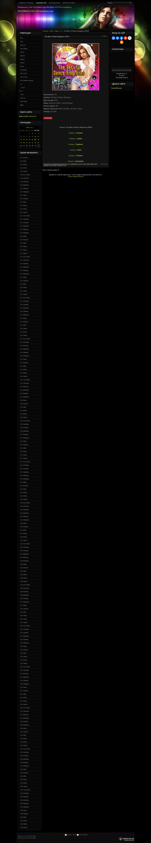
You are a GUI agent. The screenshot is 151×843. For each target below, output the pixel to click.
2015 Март (23, 359)
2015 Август (24, 376)
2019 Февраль (24, 520)
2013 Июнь (23, 287)
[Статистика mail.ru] (82, 834)
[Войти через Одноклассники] (121, 42)
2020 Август (24, 581)
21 (26, 143)
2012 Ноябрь (24, 263)
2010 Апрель (24, 157)
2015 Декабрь (24, 390)
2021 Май (23, 612)
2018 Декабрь (24, 513)
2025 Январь (24, 762)
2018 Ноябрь (24, 509)
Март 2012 (29, 127)
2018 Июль (23, 496)
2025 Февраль (24, 766)
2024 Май (23, 735)
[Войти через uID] (113, 38)
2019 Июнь (23, 533)
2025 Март (23, 769)
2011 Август (24, 212)
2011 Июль (23, 209)
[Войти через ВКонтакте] (117, 38)
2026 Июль (23, 824)
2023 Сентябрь (25, 708)
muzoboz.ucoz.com (125, 839)
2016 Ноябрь (24, 427)
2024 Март (23, 728)
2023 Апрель (24, 691)
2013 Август (24, 294)
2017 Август (24, 458)
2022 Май (23, 653)
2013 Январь (24, 270)
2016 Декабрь (24, 431)
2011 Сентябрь (25, 216)
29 (29, 146)
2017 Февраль (24, 438)
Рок (21, 38)
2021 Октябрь (24, 629)
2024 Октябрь (24, 752)
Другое (22, 56)
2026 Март (23, 810)
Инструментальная (26, 80)
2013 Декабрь (24, 308)
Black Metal (23, 101)
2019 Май (23, 530)
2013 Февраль (24, 274)
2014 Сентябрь (25, 339)
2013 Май (23, 284)
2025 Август (24, 786)
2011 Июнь (23, 205)
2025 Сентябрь (25, 790)
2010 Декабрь (24, 185)
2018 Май (23, 489)
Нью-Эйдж (23, 48)
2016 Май (23, 407)
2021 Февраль (24, 602)
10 (35, 137)
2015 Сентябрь (25, 380)
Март (57, 31)
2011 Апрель (24, 198)
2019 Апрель (24, 527)
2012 (51, 31)
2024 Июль (23, 742)
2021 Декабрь (24, 636)
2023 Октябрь (24, 711)
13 (24, 140)
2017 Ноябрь (24, 468)
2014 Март (23, 318)
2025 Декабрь (24, 800)
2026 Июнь (23, 820)
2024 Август (24, 745)
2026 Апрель (24, 814)
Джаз (22, 105)
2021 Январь (24, 598)
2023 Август (24, 704)
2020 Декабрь (24, 595)
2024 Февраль (24, 725)
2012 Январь (24, 229)
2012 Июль (23, 250)
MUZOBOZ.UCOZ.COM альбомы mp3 (35, 11)
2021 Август (24, 622)
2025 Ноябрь (24, 797)
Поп (21, 41)
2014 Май (23, 325)
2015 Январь (24, 352)
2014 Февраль (24, 315)
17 (35, 140)
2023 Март (23, 687)
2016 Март (23, 400)
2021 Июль (23, 619)
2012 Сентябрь (25, 257)
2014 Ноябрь (24, 345)
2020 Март (23, 564)
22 (29, 143)
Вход (69, 7)
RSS (56, 7)
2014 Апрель (24, 322)
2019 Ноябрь (24, 550)
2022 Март (23, 646)
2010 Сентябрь (25, 175)
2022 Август (24, 663)
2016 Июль (23, 414)
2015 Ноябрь (24, 386)
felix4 (80, 164)
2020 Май (23, 571)
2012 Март (23, 236)
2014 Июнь (23, 328)
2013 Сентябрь (25, 298)
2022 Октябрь (24, 670)
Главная (45, 31)
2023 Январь (24, 680)
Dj (21, 84)
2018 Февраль (24, 479)
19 (21, 143)
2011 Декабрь (24, 226)
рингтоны (53, 165)
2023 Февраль (24, 684)
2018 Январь (24, 475)
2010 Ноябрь (24, 181)
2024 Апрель (24, 732)
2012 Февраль (24, 233)
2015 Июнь (23, 369)
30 (32, 146)
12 (21, 140)
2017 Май (23, 448)
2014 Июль (23, 332)
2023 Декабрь (24, 718)
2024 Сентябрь (25, 749)
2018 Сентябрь (25, 503)
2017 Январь (24, 434)
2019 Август (24, 540)
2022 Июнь (23, 656)
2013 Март (23, 277)
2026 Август (24, 827)
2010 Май (23, 161)
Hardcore (22, 98)
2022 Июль (23, 660)
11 (38, 137)
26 (21, 146)
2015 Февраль (24, 356)
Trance (22, 94)
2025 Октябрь (24, 793)
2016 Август (24, 417)
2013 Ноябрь (24, 304)
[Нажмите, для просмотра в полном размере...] (75, 90)
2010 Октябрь (24, 178)
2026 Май (23, 817)
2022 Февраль (24, 643)
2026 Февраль (24, 807)
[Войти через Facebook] (121, 38)
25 (38, 143)
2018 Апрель (24, 486)
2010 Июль (23, 168)
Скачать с (75, 133)
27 (24, 146)
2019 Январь (24, 516)
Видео (22, 59)
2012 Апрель (24, 240)
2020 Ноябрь (24, 591)
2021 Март (23, 605)
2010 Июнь (23, 164)
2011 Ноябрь (24, 222)
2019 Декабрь (24, 554)
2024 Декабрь (24, 759)
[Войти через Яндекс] (125, 38)
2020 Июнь (23, 574)
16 (32, 140)
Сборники (23, 70)
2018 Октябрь (24, 506)
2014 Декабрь (24, 349)
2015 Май (23, 366)
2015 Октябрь (24, 383)
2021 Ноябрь (24, 632)
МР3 (96, 164)
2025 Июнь (23, 779)
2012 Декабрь (24, 267)
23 (32, 143)
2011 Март (23, 195)
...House (22, 87)
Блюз (22, 66)
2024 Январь (24, 721)
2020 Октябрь (24, 588)
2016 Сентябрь (25, 421)
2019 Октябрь (24, 547)
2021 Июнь (23, 615)
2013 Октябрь (24, 301)
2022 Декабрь (24, 677)
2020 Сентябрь (25, 585)
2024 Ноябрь (24, 756)
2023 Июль (23, 701)
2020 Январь (24, 557)
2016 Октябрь (24, 424)
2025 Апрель (24, 773)
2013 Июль (23, 291)
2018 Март (23, 482)
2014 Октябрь (24, 342)
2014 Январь (24, 311)
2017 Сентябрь (25, 462)
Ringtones (90, 164)
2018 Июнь (23, 492)
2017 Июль (23, 455)
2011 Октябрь (24, 219)
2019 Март (23, 523)
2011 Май (23, 202)
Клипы (22, 63)
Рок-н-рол (23, 73)
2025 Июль (23, 783)
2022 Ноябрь (24, 673)
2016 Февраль (24, 397)
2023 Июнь (23, 697)
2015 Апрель (24, 363)
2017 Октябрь (24, 465)
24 (35, 143)
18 (38, 140)
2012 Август (24, 253)
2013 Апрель (24, 281)
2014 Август (24, 335)
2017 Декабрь (24, 472)
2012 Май (23, 243)
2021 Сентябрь (25, 626)
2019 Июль (23, 537)
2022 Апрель (24, 650)
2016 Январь (24, 393)
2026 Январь (24, 803)
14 (26, 140)
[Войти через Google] (130, 38)
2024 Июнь (23, 738)
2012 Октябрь (24, 260)
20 (24, 143)
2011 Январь (24, 188)
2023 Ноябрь (24, 715)
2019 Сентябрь (25, 544)
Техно (22, 52)
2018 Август (24, 499)
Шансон (23, 45)
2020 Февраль (24, 561)
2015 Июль (23, 373)
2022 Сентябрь (25, 667)
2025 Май (23, 776)
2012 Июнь (23, 246)
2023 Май (23, 694)
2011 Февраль (24, 192)
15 (29, 140)
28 (26, 146)
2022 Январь (24, 639)
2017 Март (23, 441)
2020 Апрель (24, 568)
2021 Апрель (24, 609)
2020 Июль (23, 578)
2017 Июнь (23, 451)
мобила (46, 165)
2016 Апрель (24, 404)
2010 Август (24, 171)
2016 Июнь (23, 410)
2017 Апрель (24, 445)
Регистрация (62, 7)
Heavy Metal (23, 77)
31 (35, 146)
